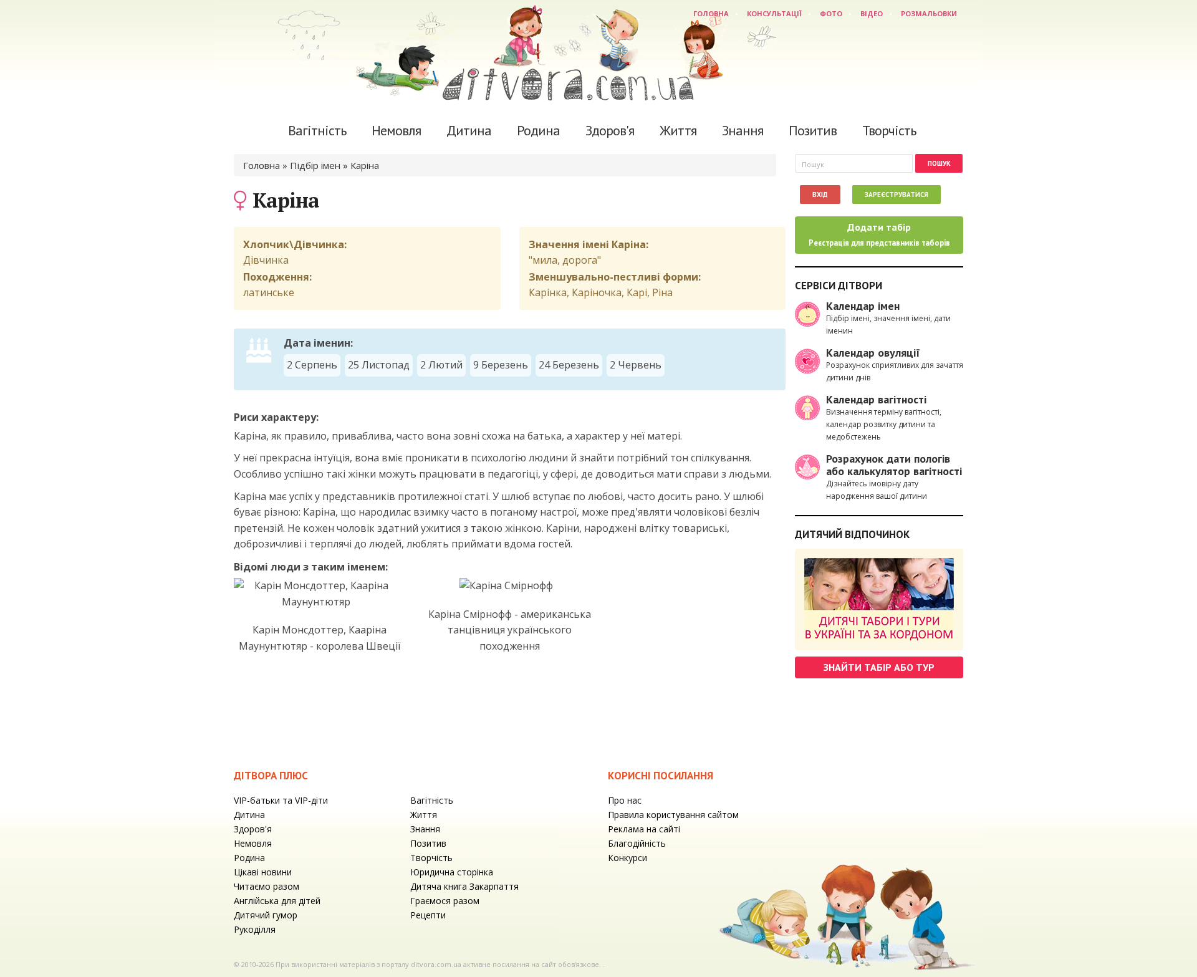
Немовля (396, 130)
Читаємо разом (266, 886)
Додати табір (879, 234)
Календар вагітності (876, 399)
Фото (831, 13)
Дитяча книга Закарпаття (464, 886)
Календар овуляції (873, 352)
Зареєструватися (896, 194)
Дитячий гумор (265, 915)
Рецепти (428, 915)
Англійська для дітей (277, 901)
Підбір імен (315, 165)
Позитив (813, 130)
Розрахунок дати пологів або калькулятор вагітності (894, 464)
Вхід (820, 194)
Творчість (889, 130)
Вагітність (317, 130)
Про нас (625, 800)
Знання (742, 130)
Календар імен (863, 306)
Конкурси (627, 858)
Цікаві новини (263, 872)
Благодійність (637, 843)
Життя (678, 130)
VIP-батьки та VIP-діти (281, 800)
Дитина (468, 130)
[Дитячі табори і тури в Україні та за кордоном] (879, 599)
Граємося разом (444, 901)
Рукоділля (255, 929)
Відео (871, 13)
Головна (711, 13)
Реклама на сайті (644, 829)
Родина (538, 130)
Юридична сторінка (451, 872)
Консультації (774, 13)
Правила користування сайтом (673, 815)
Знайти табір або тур (879, 667)
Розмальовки (929, 13)
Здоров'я (609, 130)
